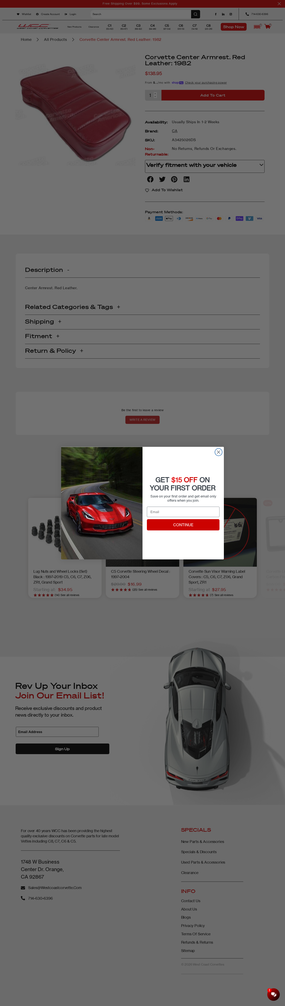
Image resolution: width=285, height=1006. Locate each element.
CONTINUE (183, 524)
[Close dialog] (218, 452)
